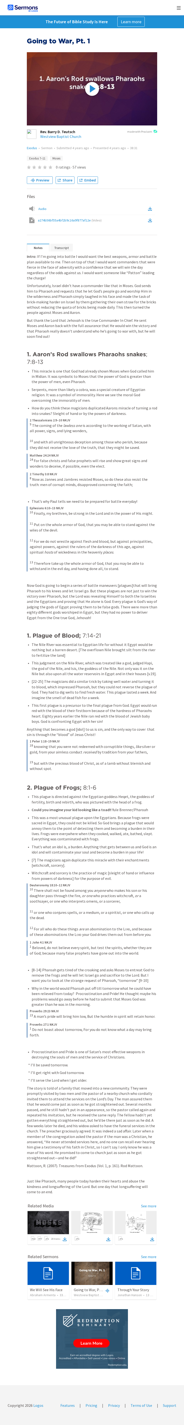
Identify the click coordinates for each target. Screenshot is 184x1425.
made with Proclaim (139, 131)
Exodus (32, 148)
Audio (42, 209)
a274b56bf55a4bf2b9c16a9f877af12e (70, 220)
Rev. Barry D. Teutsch (57, 131)
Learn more (131, 21)
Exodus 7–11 (37, 158)
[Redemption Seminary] (92, 1339)
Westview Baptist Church (60, 136)
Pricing (91, 1405)
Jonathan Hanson (129, 1295)
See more (148, 1206)
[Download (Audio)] (151, 208)
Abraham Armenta (43, 1295)
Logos (38, 1405)
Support (169, 1405)
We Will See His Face (46, 1289)
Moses (56, 158)
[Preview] (106, 1290)
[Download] (65, 1239)
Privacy (114, 1405)
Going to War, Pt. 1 (89, 1289)
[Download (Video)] (151, 220)
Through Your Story (133, 1289)
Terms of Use (141, 1405)
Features (67, 1405)
